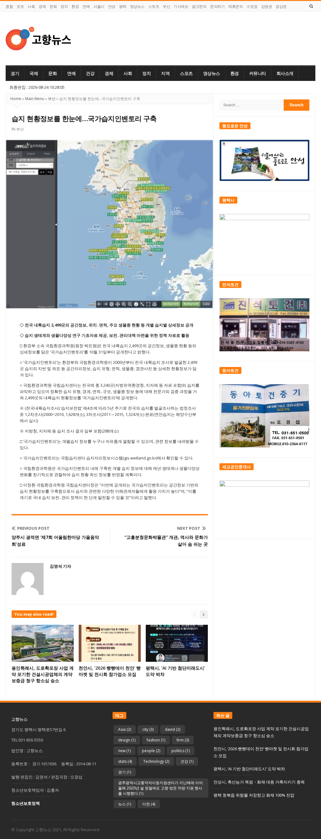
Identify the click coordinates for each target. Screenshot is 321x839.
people (151, 750)
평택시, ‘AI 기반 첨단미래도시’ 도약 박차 (249, 769)
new (124, 750)
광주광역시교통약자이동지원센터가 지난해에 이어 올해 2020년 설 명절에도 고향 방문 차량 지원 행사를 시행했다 (160, 788)
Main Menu (34, 98)
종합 (9, 6)
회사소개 (284, 73)
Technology (156, 761)
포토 (20, 6)
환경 (75, 6)
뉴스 (124, 804)
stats (125, 761)
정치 (64, 6)
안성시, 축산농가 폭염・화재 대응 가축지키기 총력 (259, 782)
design (126, 740)
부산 (166, 6)
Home (15, 98)
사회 (31, 6)
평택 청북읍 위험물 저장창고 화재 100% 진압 (253, 795)
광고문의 (199, 6)
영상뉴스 (137, 6)
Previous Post (33, 528)
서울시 (98, 6)
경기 (15, 73)
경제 (42, 6)
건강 (90, 73)
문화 (53, 6)
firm (182, 740)
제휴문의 (235, 6)
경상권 (281, 6)
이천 (148, 804)
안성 (111, 6)
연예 (86, 6)
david (172, 729)
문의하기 (217, 6)
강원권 (266, 6)
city (148, 729)
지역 (165, 73)
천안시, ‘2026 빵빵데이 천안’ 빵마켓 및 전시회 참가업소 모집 (110, 671)
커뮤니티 (257, 73)
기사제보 (181, 6)
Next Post (188, 528)
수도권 (251, 6)
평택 (122, 6)
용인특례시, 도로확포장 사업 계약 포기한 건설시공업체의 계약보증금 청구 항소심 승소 (43, 674)
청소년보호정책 (25, 803)
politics (180, 750)
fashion (156, 740)
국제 (33, 73)
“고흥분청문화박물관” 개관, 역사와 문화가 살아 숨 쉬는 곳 (166, 540)
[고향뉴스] (38, 38)
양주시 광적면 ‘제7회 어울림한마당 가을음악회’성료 (55, 540)
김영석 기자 (60, 566)
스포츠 (153, 6)
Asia (124, 729)
